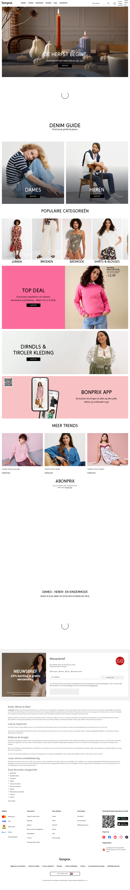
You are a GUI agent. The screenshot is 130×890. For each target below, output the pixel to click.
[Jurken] (16, 241)
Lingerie (12, 797)
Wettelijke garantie (113, 866)
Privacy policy (93, 686)
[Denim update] (65, 453)
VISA (9, 821)
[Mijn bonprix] (115, 3)
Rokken (12, 781)
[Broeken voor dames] (46, 241)
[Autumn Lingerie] (107, 453)
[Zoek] (108, 3)
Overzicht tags (56, 838)
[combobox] (98, 3)
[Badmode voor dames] (77, 241)
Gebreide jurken (14, 776)
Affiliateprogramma (82, 825)
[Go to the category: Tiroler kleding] (65, 352)
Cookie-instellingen (71, 866)
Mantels (12, 789)
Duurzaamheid (81, 821)
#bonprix (65, 481)
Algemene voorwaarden (18, 866)
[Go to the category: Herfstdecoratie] (65, 42)
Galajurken (13, 773)
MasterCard (11, 817)
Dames (54, 816)
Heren (54, 821)
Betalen (29, 825)
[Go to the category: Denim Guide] (65, 127)
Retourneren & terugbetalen (35, 829)
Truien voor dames (15, 784)
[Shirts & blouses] (107, 241)
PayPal (10, 832)
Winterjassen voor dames (17, 792)
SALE (53, 834)
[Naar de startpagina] (11, 3)
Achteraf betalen (13, 837)
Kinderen (54, 825)
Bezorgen (29, 821)
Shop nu (65, 66)
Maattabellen (31, 834)
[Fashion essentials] (22, 453)
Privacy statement (48, 866)
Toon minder (11, 801)
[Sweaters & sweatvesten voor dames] (33, 297)
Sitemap (59, 866)
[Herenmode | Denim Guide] (97, 172)
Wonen (54, 829)
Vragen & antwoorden (33, 816)
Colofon (82, 866)
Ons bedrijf (80, 816)
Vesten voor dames (15, 786)
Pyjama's (12, 794)
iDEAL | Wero (11, 827)
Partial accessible (33, 866)
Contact (29, 838)
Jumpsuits (13, 778)
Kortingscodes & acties (33, 842)
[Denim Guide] (33, 172)
